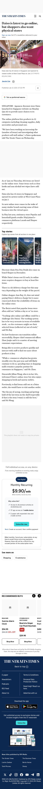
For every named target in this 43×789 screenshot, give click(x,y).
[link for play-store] (30, 706)
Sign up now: (6, 35)
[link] (13, 16)
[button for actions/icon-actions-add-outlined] (13, 81)
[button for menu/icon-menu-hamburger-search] (39, 16)
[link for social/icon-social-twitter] (5, 775)
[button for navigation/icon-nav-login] (35, 16)
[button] (35, 16)
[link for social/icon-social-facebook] (21, 775)
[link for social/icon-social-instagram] (16, 775)
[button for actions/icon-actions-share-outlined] (37, 88)
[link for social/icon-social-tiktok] (10, 775)
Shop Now (10, 642)
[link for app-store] (12, 706)
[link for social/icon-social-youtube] (27, 775)
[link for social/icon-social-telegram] (32, 775)
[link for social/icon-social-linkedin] (38, 775)
